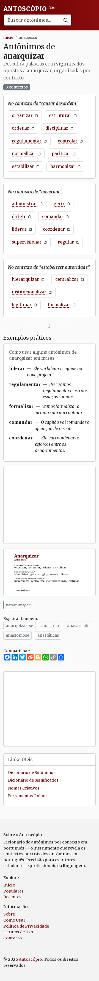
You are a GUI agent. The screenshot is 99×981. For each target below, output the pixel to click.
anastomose (17, 635)
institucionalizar (29, 291)
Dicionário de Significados (33, 780)
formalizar (59, 304)
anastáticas (48, 635)
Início (9, 885)
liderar (19, 229)
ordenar (20, 128)
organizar (22, 115)
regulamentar (27, 141)
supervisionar (27, 242)
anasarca (50, 625)
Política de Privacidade (26, 926)
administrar (24, 203)
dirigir (19, 216)
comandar (53, 216)
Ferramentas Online (27, 796)
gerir (59, 203)
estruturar (60, 115)
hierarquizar (25, 279)
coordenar (54, 229)
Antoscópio (29, 9)
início (8, 37)
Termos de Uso (18, 931)
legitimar (22, 304)
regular (66, 242)
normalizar (23, 153)
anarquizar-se (19, 625)
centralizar (67, 279)
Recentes (12, 896)
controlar (68, 141)
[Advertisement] (49, 505)
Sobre (9, 914)
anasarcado (78, 625)
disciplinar (56, 128)
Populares (13, 891)
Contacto (12, 938)
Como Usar (14, 920)
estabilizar (23, 166)
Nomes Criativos (23, 788)
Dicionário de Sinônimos (31, 772)
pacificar (61, 153)
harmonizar (62, 166)
